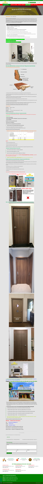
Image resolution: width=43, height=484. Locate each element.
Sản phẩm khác (38, 0)
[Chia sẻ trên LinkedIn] (23, 432)
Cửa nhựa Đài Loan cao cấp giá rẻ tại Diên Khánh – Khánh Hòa (29, 439)
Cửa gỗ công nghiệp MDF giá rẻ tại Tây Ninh (24, 409)
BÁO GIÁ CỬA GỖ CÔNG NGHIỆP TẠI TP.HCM (13, 151)
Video (35, 0)
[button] (38, 2)
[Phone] (1, 477)
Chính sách (22, 4)
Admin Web (24, 11)
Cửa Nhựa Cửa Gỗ (11, 423)
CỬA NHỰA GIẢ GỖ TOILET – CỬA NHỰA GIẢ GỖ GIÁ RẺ (13, 439)
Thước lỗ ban (35, 4)
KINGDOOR (24, 21)
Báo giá (27, 4)
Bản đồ (33, 0)
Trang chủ (12, 4)
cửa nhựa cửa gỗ (13, 40)
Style (21, 8)
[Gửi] (28, 2)
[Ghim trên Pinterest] (22, 432)
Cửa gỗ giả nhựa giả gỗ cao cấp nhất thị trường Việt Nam (26, 411)
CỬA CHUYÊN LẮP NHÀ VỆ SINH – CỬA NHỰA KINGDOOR (15, 149)
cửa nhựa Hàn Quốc (10, 18)
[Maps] (1, 483)
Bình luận (8, 444)
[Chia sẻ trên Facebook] (19, 432)
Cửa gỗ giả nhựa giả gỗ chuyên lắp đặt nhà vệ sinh (25, 413)
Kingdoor (8, 381)
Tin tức (29, 4)
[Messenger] (1, 481)
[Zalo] (1, 479)
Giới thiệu (15, 4)
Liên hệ (32, 4)
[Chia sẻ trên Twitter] (20, 432)
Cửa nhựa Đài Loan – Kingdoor (15, 42)
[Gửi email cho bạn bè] (21, 432)
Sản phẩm (19, 4)
